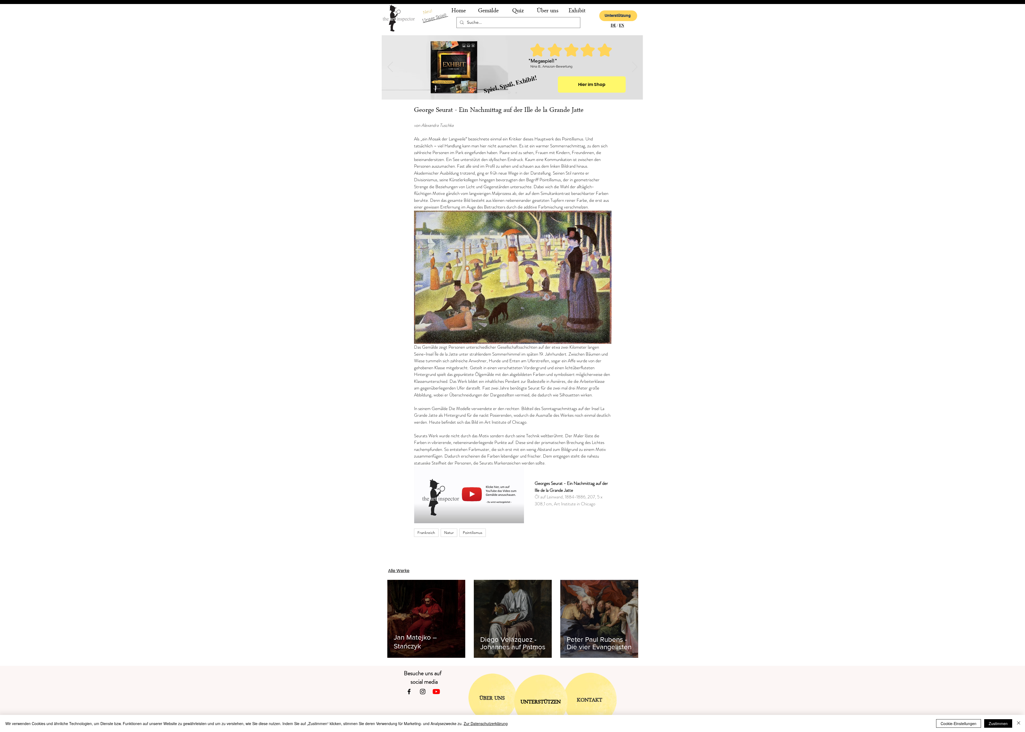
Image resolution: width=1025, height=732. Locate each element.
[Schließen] (1018, 723)
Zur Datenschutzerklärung (486, 723)
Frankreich (426, 532)
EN (621, 25)
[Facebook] (409, 691)
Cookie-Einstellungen (958, 723)
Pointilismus (472, 532)
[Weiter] (634, 67)
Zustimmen (998, 723)
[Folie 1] (516, 92)
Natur (449, 532)
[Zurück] (390, 67)
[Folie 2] (509, 93)
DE (613, 25)
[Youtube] (436, 691)
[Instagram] (422, 691)
